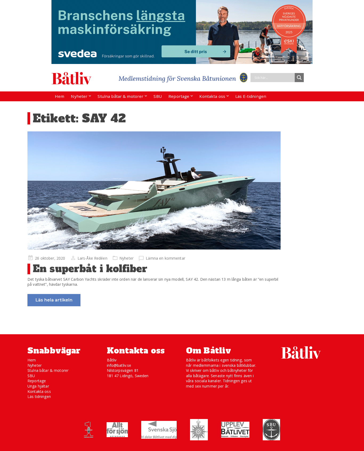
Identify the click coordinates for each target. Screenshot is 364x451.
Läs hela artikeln (53, 300)
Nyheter (79, 96)
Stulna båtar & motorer (120, 96)
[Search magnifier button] (299, 77)
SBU (157, 96)
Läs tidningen (39, 396)
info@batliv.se (119, 365)
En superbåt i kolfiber (90, 268)
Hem (59, 96)
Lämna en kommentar (165, 258)
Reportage (178, 96)
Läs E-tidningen (250, 96)
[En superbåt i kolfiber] (154, 190)
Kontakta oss (212, 96)
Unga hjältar (38, 386)
